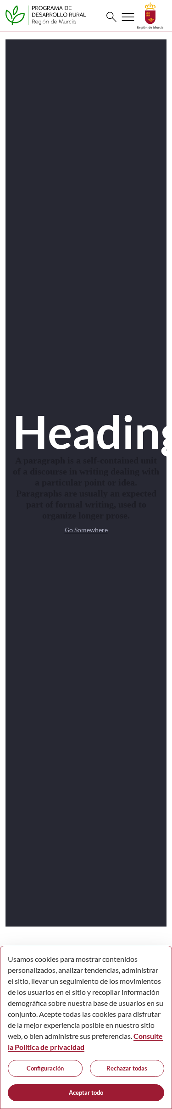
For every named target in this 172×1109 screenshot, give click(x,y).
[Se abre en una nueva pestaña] (150, 15)
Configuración (45, 1068)
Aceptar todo (86, 1092)
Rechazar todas (126, 1068)
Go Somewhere (86, 530)
